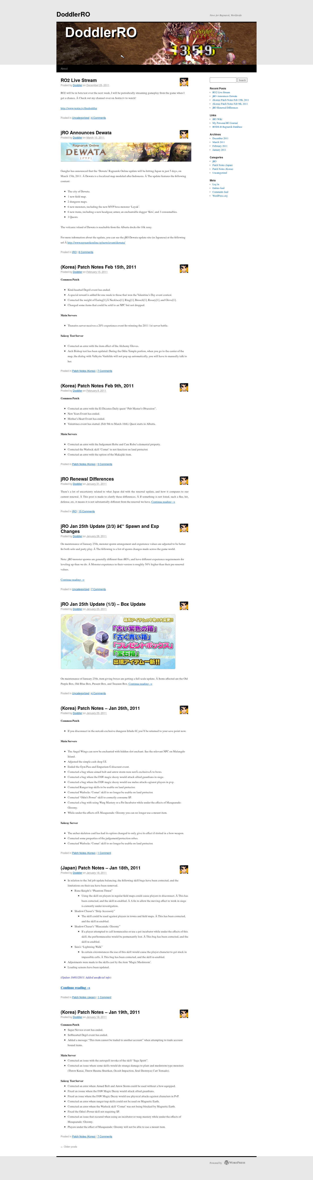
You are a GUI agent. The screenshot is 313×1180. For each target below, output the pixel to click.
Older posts (69, 1146)
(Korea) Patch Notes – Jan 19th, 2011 (100, 1012)
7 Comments (105, 370)
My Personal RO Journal (225, 123)
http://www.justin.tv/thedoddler (79, 108)
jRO (74, 252)
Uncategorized (80, 117)
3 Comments (105, 464)
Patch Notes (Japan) (84, 997)
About (64, 68)
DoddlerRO (73, 14)
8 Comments (86, 252)
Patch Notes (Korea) (84, 370)
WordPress (234, 1162)
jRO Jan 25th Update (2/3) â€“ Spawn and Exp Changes (110, 528)
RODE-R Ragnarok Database (227, 126)
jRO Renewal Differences (87, 478)
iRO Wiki (217, 119)
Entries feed (218, 188)
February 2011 (219, 146)
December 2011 (220, 138)
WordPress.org (220, 195)
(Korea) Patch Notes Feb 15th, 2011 (98, 266)
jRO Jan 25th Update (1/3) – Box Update (103, 604)
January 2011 (219, 149)
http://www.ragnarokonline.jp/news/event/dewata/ (96, 242)
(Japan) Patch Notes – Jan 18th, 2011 (101, 867)
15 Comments (87, 511)
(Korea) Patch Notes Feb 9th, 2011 (97, 385)
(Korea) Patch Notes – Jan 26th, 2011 (100, 708)
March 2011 (218, 142)
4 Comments (98, 117)
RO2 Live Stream (79, 80)
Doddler (77, 85)
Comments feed (220, 191)
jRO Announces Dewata (86, 132)
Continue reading (163, 502)
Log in (215, 184)
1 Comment (104, 853)
